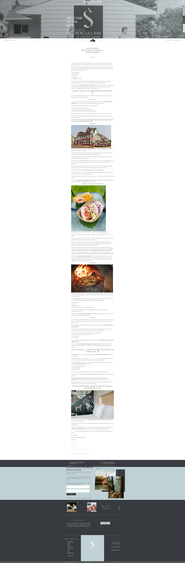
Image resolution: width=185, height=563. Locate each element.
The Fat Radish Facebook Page (84, 453)
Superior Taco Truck (75, 446)
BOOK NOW (73, 431)
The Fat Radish (74, 453)
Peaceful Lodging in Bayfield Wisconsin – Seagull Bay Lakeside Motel (77, 463)
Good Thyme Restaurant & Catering (78, 449)
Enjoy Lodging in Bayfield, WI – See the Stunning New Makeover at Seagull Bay (107, 463)
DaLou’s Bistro (74, 451)
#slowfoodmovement (93, 358)
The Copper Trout (75, 442)
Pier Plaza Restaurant (75, 444)
